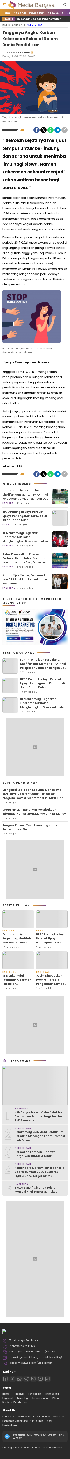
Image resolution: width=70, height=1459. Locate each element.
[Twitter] (43, 130)
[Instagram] (33, 1379)
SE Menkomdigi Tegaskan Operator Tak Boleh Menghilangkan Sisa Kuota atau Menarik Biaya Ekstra (25, 539)
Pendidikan (35, 25)
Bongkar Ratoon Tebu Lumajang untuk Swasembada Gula (29, 827)
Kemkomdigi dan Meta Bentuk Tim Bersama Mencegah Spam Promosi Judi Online (40, 1136)
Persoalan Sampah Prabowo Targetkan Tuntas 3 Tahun (35, 1154)
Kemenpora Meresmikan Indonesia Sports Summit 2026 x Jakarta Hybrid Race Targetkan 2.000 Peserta (39, 1174)
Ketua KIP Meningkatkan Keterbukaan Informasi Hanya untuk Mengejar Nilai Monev (34, 812)
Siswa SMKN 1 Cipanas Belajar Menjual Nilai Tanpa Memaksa (36, 1190)
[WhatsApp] (50, 130)
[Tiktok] (47, 1379)
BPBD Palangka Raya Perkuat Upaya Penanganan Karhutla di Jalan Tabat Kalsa (24, 516)
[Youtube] (40, 1379)
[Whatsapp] (19, 1379)
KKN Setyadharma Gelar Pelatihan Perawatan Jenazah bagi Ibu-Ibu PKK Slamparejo (39, 1116)
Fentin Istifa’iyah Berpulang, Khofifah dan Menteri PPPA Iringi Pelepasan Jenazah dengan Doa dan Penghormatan (25, 497)
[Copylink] (64, 130)
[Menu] (4, 5)
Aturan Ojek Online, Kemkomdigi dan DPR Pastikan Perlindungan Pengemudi (25, 579)
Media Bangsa (12, 25)
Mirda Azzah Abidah (16, 52)
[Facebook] (36, 130)
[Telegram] (57, 130)
